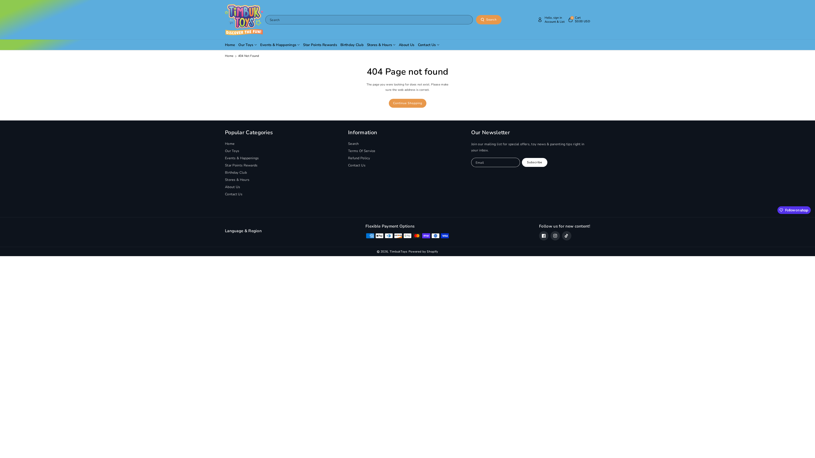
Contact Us (233, 194)
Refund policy (359, 158)
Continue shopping (407, 103)
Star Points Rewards (241, 165)
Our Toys (232, 151)
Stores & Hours (237, 179)
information (362, 132)
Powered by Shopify (423, 252)
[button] (579, 19)
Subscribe (534, 162)
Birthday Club (236, 172)
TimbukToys (399, 252)
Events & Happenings (242, 158)
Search (491, 20)
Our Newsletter (490, 132)
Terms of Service (361, 151)
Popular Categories (249, 132)
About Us (232, 187)
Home (229, 56)
